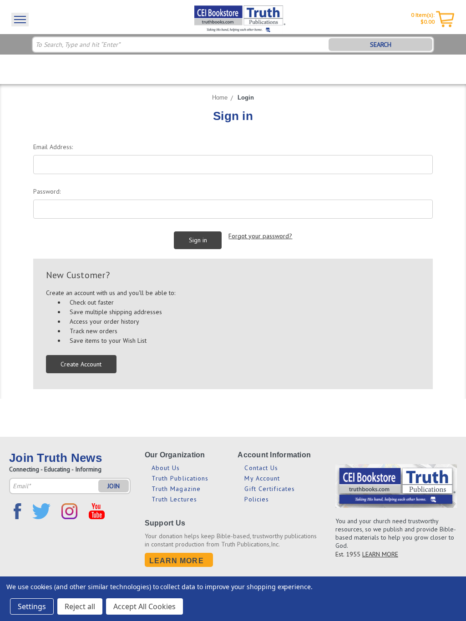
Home (220, 97)
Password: (47, 191)
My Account (262, 478)
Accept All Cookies (144, 606)
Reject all (80, 606)
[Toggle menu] (20, 19)
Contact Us (261, 468)
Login (246, 97)
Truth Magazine (176, 489)
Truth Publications (180, 478)
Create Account (81, 364)
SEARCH (380, 44)
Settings (32, 606)
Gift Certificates (269, 489)
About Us (166, 468)
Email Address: (53, 147)
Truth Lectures (174, 499)
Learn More (176, 561)
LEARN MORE (380, 554)
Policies (256, 499)
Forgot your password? (260, 236)
